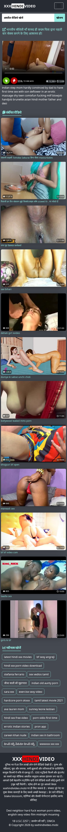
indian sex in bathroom (45, 735)
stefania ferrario (14, 674)
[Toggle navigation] (58, 5)
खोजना (59, 18)
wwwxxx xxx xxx (49, 744)
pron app (40, 726)
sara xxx (9, 692)
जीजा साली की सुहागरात (15, 683)
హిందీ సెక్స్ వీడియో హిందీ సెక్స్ (19, 744)
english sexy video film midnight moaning (33, 814)
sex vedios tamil (39, 674)
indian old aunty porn (45, 683)
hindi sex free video (16, 718)
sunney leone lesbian (42, 709)
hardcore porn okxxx (17, 700)
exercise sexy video (30, 692)
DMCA (51, 821)
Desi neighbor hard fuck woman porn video (33, 810)
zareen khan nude (15, 735)
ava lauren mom (14, 709)
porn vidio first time (45, 718)
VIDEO (20, 5)
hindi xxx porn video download (23, 665)
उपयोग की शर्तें (37, 821)
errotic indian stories (17, 726)
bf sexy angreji (45, 657)
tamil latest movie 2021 (49, 700)
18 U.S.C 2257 (20, 821)
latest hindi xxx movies (18, 657)
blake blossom (13, 796)
